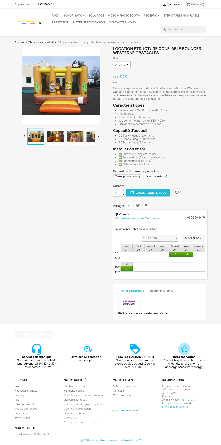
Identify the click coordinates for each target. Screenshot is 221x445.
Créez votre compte (125, 395)
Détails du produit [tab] (132, 291)
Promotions (21, 386)
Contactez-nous (122, 22)
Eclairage (96, 15)
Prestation (60, 22)
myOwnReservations (124, 410)
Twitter (26, 334)
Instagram (41, 334)
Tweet (137, 205)
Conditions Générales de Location (84, 395)
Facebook (18, 334)
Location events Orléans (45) (32, 434)
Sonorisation (74, 15)
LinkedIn (48, 334)
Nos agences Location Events (81, 422)
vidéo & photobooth (124, 15)
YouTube (33, 334)
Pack (55, 15)
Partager (129, 205)
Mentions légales (74, 390)
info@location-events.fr (176, 406)
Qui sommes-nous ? (75, 399)
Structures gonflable (182, 15)
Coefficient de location (77, 408)
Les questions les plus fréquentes (84, 404)
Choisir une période (148, 192)
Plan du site (71, 417)
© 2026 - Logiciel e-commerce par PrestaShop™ (110, 440)
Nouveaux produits (26, 390)
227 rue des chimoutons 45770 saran (137, 218)
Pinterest (146, 205)
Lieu (115, 58)
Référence (125, 313)
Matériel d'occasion (89, 22)
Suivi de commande (124, 386)
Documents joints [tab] (161, 291)
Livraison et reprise (75, 386)
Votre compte (124, 380)
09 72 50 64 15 (45, 4)
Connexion (119, 390)
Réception (152, 15)
